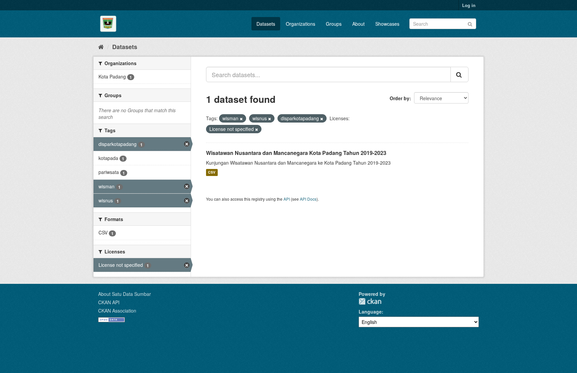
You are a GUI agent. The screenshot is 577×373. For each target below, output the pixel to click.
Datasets (265, 23)
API (286, 199)
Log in (468, 5)
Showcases (387, 23)
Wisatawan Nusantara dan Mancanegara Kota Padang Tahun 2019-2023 (296, 153)
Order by (399, 98)
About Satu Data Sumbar (124, 294)
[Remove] (241, 118)
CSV (211, 172)
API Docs (308, 199)
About (358, 23)
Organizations (300, 23)
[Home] (101, 46)
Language (370, 311)
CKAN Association (117, 310)
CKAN (370, 301)
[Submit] (470, 23)
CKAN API (109, 302)
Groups (334, 23)
